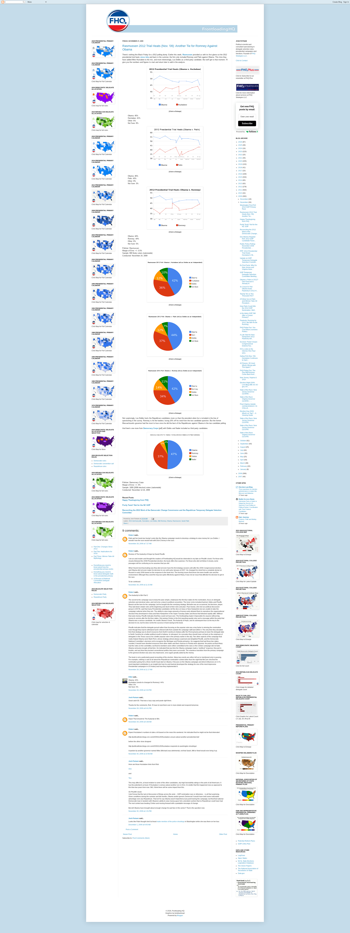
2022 (240, 155)
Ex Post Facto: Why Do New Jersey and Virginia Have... (248, 267)
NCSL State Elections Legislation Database (246, 862)
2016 (240, 174)
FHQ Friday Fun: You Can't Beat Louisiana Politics (248, 329)
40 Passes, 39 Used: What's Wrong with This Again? (248, 365)
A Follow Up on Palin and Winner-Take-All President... (248, 301)
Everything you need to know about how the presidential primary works (103, 567)
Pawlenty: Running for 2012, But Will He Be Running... (248, 322)
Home (175, 834)
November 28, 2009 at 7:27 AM (140, 544)
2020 (240, 161)
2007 (240, 477)
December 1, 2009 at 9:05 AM (140, 825)
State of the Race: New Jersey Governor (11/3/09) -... (248, 392)
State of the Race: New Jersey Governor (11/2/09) (248, 420)
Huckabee (145, 521)
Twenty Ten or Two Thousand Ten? (247, 295)
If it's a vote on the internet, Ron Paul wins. (247, 351)
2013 (240, 183)
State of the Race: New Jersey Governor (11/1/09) (248, 427)
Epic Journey (244, 517)
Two (130, 778)
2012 (240, 187)
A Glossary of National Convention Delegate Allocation (102, 581)
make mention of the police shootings (170, 821)
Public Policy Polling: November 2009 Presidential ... (248, 246)
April (242, 460)
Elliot (130, 677)
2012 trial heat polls (135, 521)
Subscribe (247, 123)
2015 (240, 177)
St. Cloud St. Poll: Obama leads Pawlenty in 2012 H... (249, 289)
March (242, 463)
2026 (240, 142)
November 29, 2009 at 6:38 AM (140, 722)
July (242, 450)
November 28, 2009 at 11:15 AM (140, 585)
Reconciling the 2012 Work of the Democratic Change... (249, 232)
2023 (240, 151)
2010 (240, 193)
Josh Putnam (134, 697)
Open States (242, 858)
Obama (169, 521)
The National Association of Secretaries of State (248, 869)
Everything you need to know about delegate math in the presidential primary (103, 574)
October (243, 441)
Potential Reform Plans (246, 841)
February (243, 466)
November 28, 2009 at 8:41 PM (140, 708)
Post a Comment (132, 829)
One (130, 769)
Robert (131, 535)
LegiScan (241, 855)
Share (125, 523)
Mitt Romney (162, 521)
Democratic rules (100, 461)
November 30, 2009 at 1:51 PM (140, 811)
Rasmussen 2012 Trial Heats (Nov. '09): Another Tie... (248, 214)
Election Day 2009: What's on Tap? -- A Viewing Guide (248, 413)
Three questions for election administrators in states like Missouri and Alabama (248, 491)
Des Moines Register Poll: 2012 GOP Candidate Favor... (248, 239)
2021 (240, 158)
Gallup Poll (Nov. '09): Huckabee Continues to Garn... (249, 358)
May (242, 457)
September (244, 444)
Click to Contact (241, 61)
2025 (240, 145)
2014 (240, 180)
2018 (240, 167)
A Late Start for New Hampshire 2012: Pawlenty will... (247, 337)
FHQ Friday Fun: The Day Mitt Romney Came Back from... (248, 372)
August (243, 447)
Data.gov (241, 873)
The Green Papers (245, 866)
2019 (240, 164)
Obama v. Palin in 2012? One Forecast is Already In (249, 282)
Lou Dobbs (153, 521)
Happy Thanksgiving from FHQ (135, 500)
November (244, 202)
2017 (240, 171)
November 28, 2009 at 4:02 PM (140, 690)
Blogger (180, 915)
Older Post (223, 834)
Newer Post (127, 834)
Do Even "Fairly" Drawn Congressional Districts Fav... (248, 344)
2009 (240, 196)
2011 (240, 190)
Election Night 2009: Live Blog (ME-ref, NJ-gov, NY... (249, 385)
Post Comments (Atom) (141, 838)
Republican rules (100, 466)
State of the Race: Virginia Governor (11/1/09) (247, 435)
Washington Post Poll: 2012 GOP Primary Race (248, 207)
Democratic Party (100, 594)
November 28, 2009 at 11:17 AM (140, 670)
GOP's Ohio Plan (244, 844)
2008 (240, 473)
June (242, 453)
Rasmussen (177, 521)
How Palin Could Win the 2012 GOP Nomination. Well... (248, 308)
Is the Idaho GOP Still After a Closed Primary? (248, 315)
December (244, 199)
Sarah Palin (185, 521)
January (243, 469)
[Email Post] (152, 518)
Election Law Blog (246, 487)
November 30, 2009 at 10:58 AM (140, 754)
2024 (240, 148)
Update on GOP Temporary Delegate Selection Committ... (248, 260)
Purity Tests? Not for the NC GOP (136, 505)
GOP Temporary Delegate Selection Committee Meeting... (249, 274)
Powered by (240, 132)
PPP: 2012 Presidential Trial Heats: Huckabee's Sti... (248, 253)
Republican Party (100, 597)
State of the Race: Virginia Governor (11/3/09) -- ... (247, 399)
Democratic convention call (104, 464)
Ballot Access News (246, 499)
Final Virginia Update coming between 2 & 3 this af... (248, 406)
